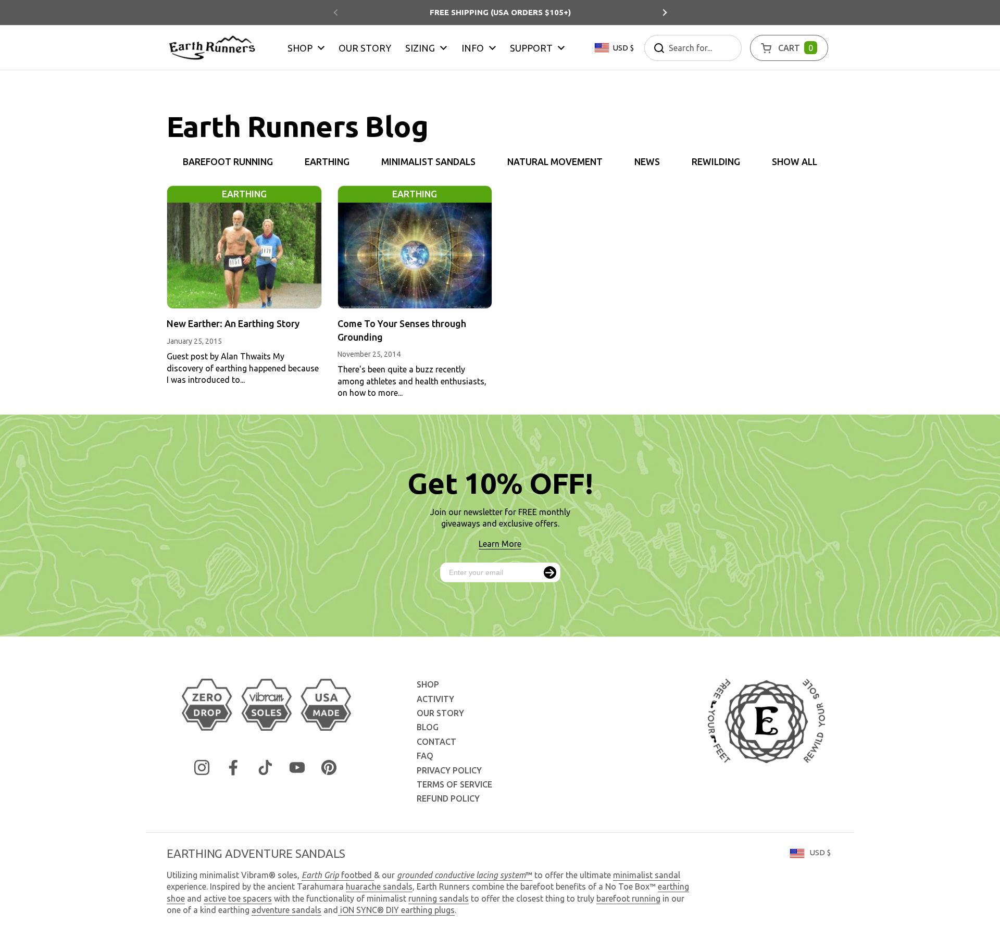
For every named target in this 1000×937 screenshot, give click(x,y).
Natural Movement (555, 162)
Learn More (500, 543)
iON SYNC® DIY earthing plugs (397, 910)
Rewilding (716, 162)
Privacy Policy (449, 770)
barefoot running (628, 898)
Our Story (440, 713)
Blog (428, 727)
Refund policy (448, 798)
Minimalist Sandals (428, 162)
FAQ (425, 755)
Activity (435, 699)
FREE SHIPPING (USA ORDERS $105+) (500, 12)
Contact (436, 741)
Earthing (327, 162)
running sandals (438, 898)
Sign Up (550, 572)
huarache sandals (379, 886)
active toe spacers (238, 898)
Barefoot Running (228, 162)
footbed (338, 875)
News (647, 162)
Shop (428, 684)
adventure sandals (286, 910)
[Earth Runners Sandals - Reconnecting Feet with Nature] (212, 47)
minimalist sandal (646, 875)
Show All (794, 162)
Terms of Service (454, 784)
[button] (789, 48)
